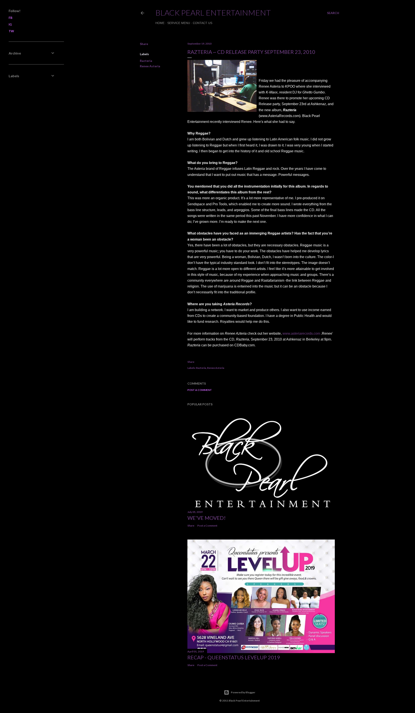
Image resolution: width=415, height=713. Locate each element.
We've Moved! (206, 518)
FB (10, 17)
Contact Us (202, 23)
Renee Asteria (150, 66)
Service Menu (178, 23)
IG (10, 24)
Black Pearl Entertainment (213, 12)
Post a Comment (199, 390)
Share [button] (144, 44)
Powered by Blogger (243, 692)
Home (159, 23)
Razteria (146, 61)
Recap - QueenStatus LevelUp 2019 (233, 657)
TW (11, 31)
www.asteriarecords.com (301, 333)
